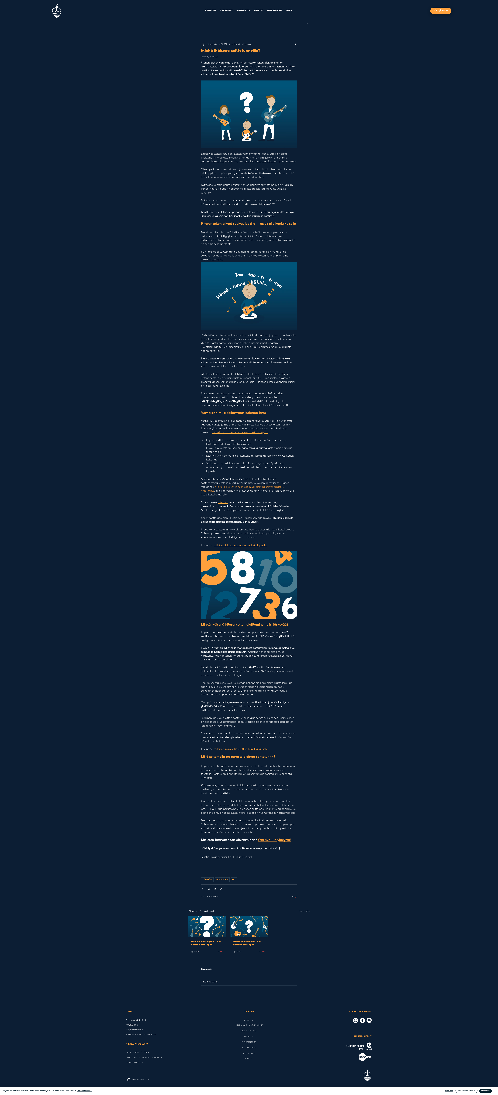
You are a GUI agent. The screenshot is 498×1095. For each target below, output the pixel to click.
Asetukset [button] (449, 1091)
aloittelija (207, 879)
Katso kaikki (304, 911)
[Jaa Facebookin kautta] (202, 889)
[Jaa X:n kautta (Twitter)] (208, 889)
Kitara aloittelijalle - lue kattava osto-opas (247, 943)
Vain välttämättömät (466, 1091)
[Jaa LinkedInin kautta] (215, 889)
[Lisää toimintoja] (295, 44)
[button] (226, 11)
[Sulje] (494, 1091)
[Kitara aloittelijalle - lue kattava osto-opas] (249, 926)
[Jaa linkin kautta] (221, 889)
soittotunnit (222, 879)
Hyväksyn (485, 1091)
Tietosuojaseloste (84, 1091)
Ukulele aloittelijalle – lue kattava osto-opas (206, 943)
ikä (233, 879)
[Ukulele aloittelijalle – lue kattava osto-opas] (207, 926)
